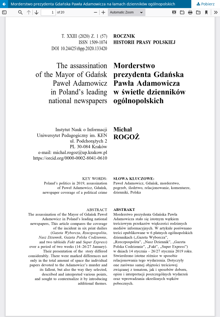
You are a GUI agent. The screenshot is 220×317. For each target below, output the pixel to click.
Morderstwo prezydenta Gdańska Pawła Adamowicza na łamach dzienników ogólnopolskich (93, 3)
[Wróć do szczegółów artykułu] (4, 4)
